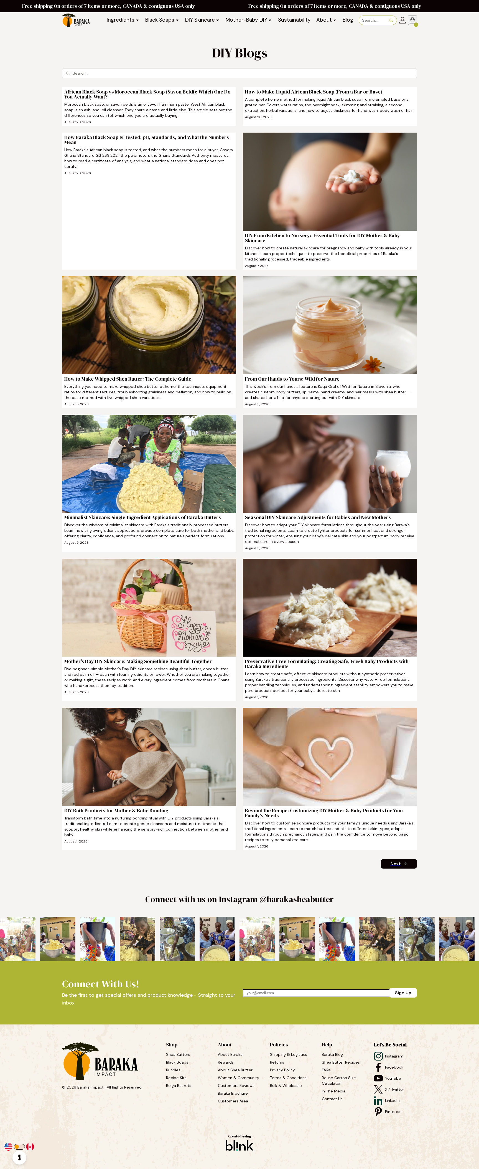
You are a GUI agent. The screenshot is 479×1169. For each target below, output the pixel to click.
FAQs (326, 1069)
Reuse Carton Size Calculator (339, 1080)
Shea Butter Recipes (341, 1062)
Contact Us (332, 1098)
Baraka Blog (332, 1054)
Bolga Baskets (179, 1085)
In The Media (333, 1091)
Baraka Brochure (233, 1093)
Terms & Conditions (288, 1077)
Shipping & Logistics (288, 1054)
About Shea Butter (235, 1069)
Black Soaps (177, 1062)
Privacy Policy (282, 1069)
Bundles (174, 1069)
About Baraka (230, 1054)
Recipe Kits (177, 1077)
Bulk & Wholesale (286, 1085)
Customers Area (233, 1101)
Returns (277, 1062)
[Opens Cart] (412, 20)
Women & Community (239, 1077)
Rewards (226, 1062)
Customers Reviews (237, 1085)
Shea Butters (178, 1054)
